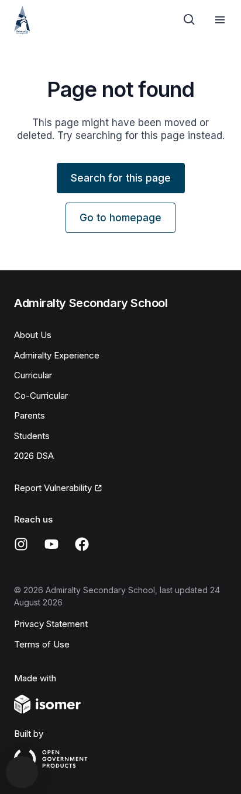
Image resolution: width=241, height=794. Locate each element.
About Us (32, 334)
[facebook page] (82, 544)
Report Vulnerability (53, 487)
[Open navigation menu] (220, 20)
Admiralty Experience (56, 355)
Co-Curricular (41, 395)
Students (32, 435)
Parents (29, 415)
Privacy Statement (51, 623)
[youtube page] (51, 544)
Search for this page (121, 178)
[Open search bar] (189, 20)
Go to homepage (120, 218)
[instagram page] (21, 544)
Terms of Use (42, 644)
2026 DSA (34, 455)
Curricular (33, 375)
